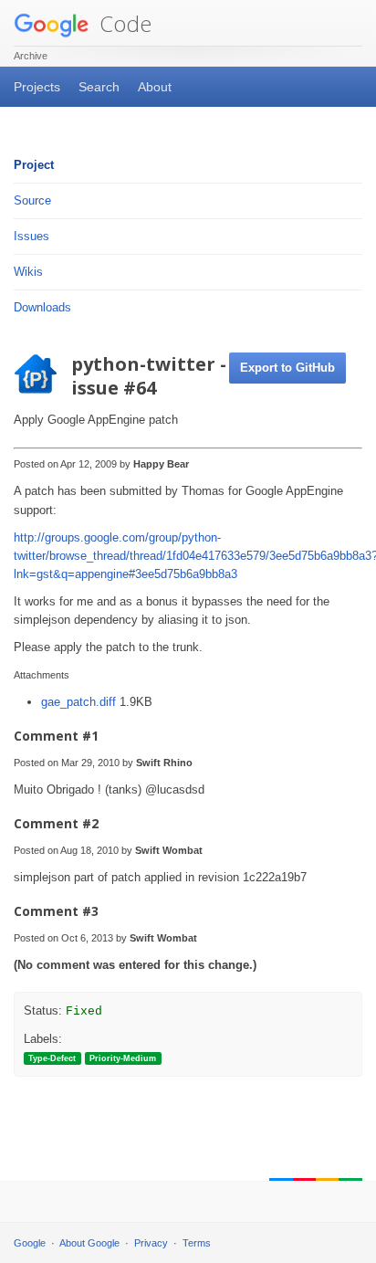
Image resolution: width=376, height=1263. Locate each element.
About (155, 86)
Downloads (42, 307)
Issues (31, 236)
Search (99, 86)
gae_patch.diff (80, 702)
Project (34, 165)
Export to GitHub (287, 367)
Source (32, 200)
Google (30, 1242)
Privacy (151, 1242)
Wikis (28, 272)
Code (122, 23)
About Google (89, 1242)
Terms (197, 1242)
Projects (37, 86)
